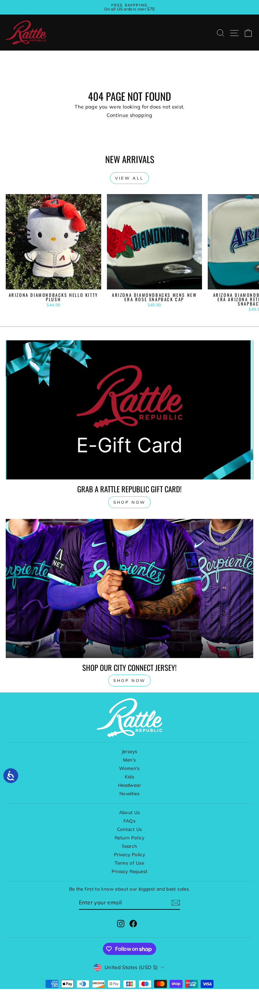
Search (129, 846)
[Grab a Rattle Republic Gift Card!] (129, 409)
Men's (129, 760)
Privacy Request (130, 871)
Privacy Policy (129, 854)
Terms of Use (129, 863)
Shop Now (129, 680)
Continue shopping (129, 115)
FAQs (129, 821)
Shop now (129, 502)
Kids (129, 776)
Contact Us (129, 829)
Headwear (129, 785)
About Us (129, 812)
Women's (129, 768)
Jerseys (130, 751)
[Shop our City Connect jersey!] (129, 588)
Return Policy (129, 837)
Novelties (129, 793)
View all (129, 178)
